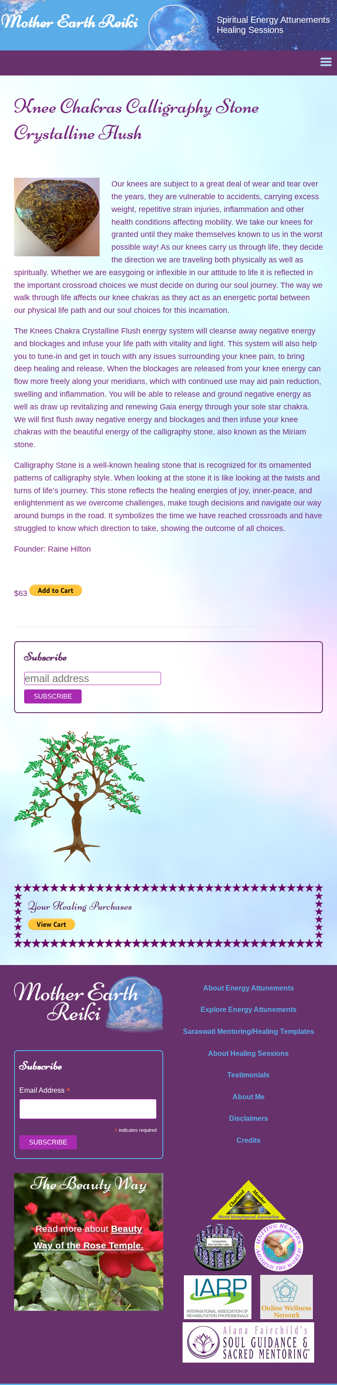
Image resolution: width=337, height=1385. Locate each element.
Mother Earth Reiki (69, 21)
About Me (249, 1097)
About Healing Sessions (248, 1053)
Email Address (44, 1091)
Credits (249, 1140)
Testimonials (248, 1075)
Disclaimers (248, 1118)
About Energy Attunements (248, 988)
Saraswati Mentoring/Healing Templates (248, 1031)
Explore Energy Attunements (249, 1009)
